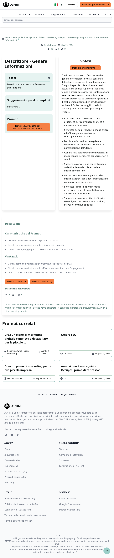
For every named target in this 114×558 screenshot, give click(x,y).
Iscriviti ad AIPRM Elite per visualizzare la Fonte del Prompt (27, 127)
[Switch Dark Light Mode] (62, 4)
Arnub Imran (50, 45)
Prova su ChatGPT (40, 281)
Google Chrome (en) (69, 504)
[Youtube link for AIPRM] (12, 435)
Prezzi (38, 14)
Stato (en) (64, 460)
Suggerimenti (58, 14)
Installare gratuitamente (93, 4)
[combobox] (57, 20)
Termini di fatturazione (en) (18, 520)
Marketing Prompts (56, 37)
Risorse (92, 14)
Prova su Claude (14, 281)
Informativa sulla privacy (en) (19, 498)
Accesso (71, 4)
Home (8, 37)
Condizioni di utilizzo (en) (17, 509)
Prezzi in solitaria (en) (15, 471)
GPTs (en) (78, 14)
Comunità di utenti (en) (71, 454)
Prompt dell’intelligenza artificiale (29, 37)
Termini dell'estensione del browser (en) (25, 515)
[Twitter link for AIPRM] (5, 435)
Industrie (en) (11, 454)
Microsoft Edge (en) (69, 509)
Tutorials (63, 449)
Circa (106, 14)
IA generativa (11, 465)
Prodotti (23, 14)
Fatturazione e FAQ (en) (71, 465)
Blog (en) (9, 482)
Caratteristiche (12, 460)
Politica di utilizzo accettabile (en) (21, 504)
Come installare (67, 498)
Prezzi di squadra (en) (15, 477)
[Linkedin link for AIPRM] (19, 435)
